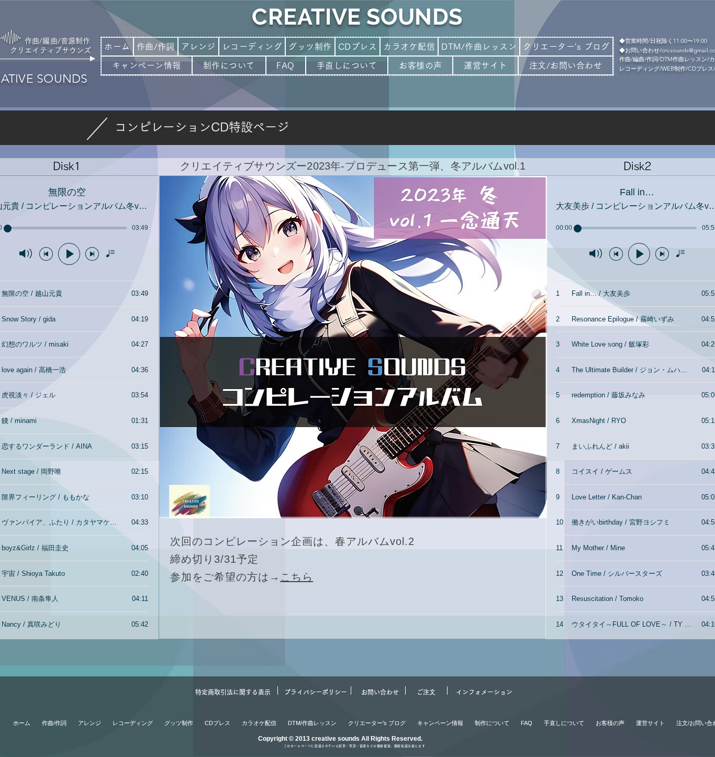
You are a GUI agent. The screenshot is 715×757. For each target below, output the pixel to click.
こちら (296, 577)
